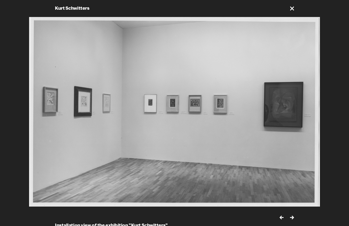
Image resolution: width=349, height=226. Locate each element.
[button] (292, 8)
